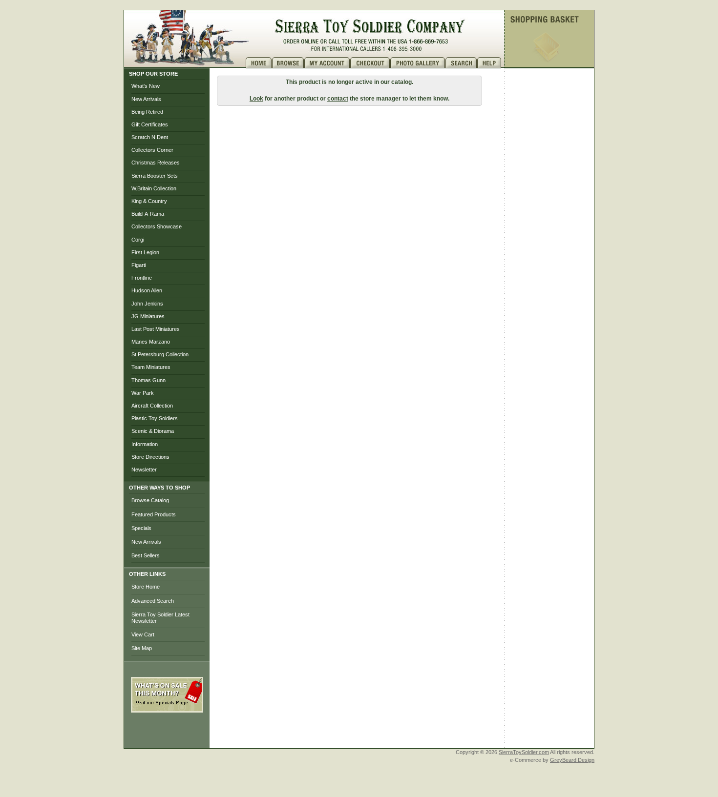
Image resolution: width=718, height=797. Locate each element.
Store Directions (150, 457)
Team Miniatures (150, 367)
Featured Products (153, 514)
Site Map (141, 648)
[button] (167, 734)
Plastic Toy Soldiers (154, 418)
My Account (327, 62)
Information (144, 444)
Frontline (141, 278)
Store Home (145, 587)
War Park (142, 393)
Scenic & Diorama (152, 431)
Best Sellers (145, 555)
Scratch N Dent (149, 137)
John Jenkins (147, 304)
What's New (145, 86)
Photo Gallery (417, 62)
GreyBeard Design (572, 760)
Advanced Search (152, 601)
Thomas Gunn (148, 380)
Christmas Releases (155, 162)
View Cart (142, 634)
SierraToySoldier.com (524, 752)
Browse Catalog (150, 500)
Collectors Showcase (156, 226)
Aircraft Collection (152, 406)
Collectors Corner (152, 150)
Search (461, 62)
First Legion (145, 252)
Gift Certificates (149, 124)
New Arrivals (146, 99)
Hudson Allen (146, 290)
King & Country (149, 201)
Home (259, 62)
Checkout (370, 62)
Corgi (137, 240)
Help (490, 62)
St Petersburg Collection (160, 354)
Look (256, 98)
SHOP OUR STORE (153, 74)
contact (337, 98)
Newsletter (144, 469)
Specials (141, 528)
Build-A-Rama (147, 214)
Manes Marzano (150, 342)
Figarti (138, 265)
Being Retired (147, 112)
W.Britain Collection (153, 188)
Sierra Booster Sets (154, 176)
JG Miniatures (148, 316)
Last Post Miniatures (155, 329)
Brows (288, 62)
